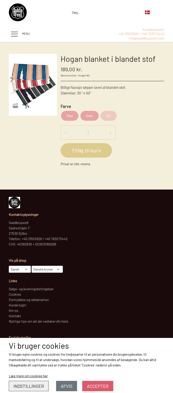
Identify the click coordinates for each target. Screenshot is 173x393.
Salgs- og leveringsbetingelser (31, 289)
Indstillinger (29, 386)
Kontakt (15, 316)
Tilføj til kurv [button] (86, 150)
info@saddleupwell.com (146, 38)
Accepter (98, 386)
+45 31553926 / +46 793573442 (141, 33)
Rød (70, 116)
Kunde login (17, 305)
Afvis (66, 386)
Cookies (15, 294)
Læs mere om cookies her (28, 376)
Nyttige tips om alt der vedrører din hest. (39, 321)
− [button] (65, 132)
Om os (13, 310)
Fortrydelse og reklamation (29, 299)
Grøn (89, 116)
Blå (108, 116)
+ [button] (110, 132)
